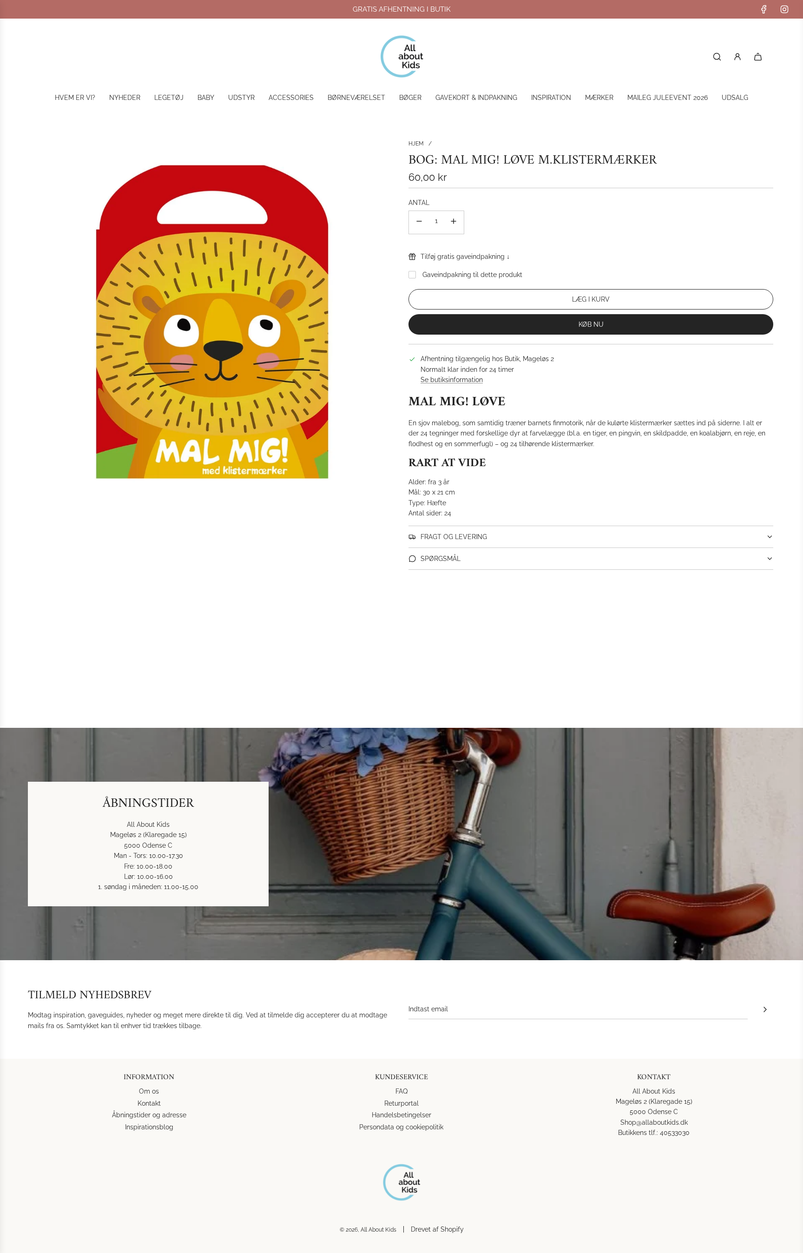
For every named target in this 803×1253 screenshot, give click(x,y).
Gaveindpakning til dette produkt (472, 274)
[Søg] (717, 56)
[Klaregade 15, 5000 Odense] (401, 844)
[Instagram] (784, 9)
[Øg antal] (453, 222)
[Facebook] (764, 9)
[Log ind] (737, 56)
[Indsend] (765, 1009)
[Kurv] (758, 56)
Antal (418, 202)
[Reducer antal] (419, 222)
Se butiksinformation (452, 379)
